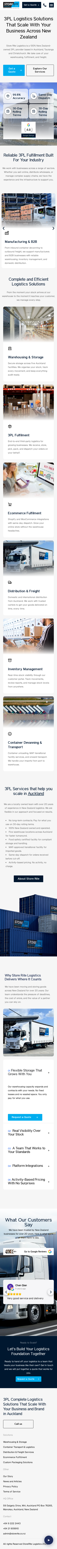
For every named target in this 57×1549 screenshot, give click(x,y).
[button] (51, 5)
